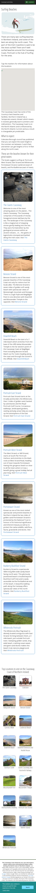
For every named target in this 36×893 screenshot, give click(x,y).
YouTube (30, 875)
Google (4, 874)
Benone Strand (9, 274)
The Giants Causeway (12, 205)
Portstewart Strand (11, 507)
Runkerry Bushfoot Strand (14, 566)
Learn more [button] (6, 890)
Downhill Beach (9, 336)
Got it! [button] (28, 887)
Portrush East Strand (12, 393)
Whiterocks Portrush (12, 627)
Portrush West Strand (12, 450)
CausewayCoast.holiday (7, 2)
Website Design (6, 877)
